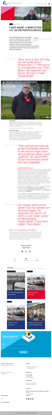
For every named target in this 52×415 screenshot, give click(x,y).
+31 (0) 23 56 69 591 (30, 368)
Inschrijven (23, 352)
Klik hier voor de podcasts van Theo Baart (22, 230)
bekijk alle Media (16, 24)
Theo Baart (36, 40)
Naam (4, 344)
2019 (2, 398)
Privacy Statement (5, 402)
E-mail (4, 348)
